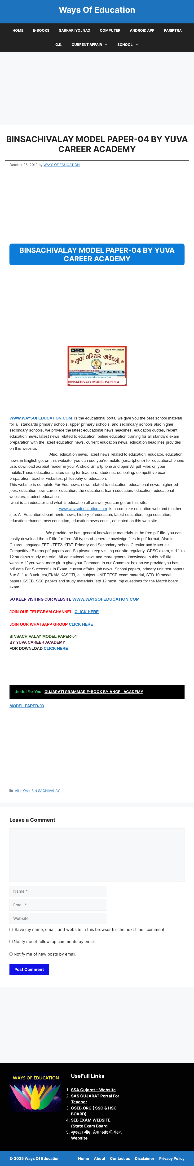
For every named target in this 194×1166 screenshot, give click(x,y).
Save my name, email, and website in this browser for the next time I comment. (90, 929)
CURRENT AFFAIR (87, 44)
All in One (22, 791)
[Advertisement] (97, 90)
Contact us (120, 1158)
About (99, 1158)
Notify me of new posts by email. (45, 954)
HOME (18, 30)
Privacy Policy (172, 1158)
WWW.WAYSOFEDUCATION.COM (40, 418)
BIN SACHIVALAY (45, 791)
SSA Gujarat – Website (93, 1089)
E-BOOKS (41, 30)
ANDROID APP (142, 30)
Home (83, 1158)
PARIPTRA (173, 30)
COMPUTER (110, 30)
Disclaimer (144, 1158)
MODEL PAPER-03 (26, 706)
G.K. (58, 44)
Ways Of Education (97, 10)
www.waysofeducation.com (83, 509)
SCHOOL (125, 44)
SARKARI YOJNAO (74, 30)
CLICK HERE (87, 612)
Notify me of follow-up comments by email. (55, 941)
